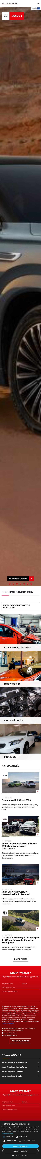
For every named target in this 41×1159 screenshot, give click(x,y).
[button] (20, 1156)
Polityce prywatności (8, 1023)
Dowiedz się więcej (18, 579)
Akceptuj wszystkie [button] (20, 1146)
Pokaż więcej (20, 959)
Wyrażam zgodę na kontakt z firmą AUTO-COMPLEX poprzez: (19, 1028)
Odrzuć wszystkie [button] (20, 1151)
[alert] (20, 1140)
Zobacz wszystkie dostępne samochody (16, 606)
